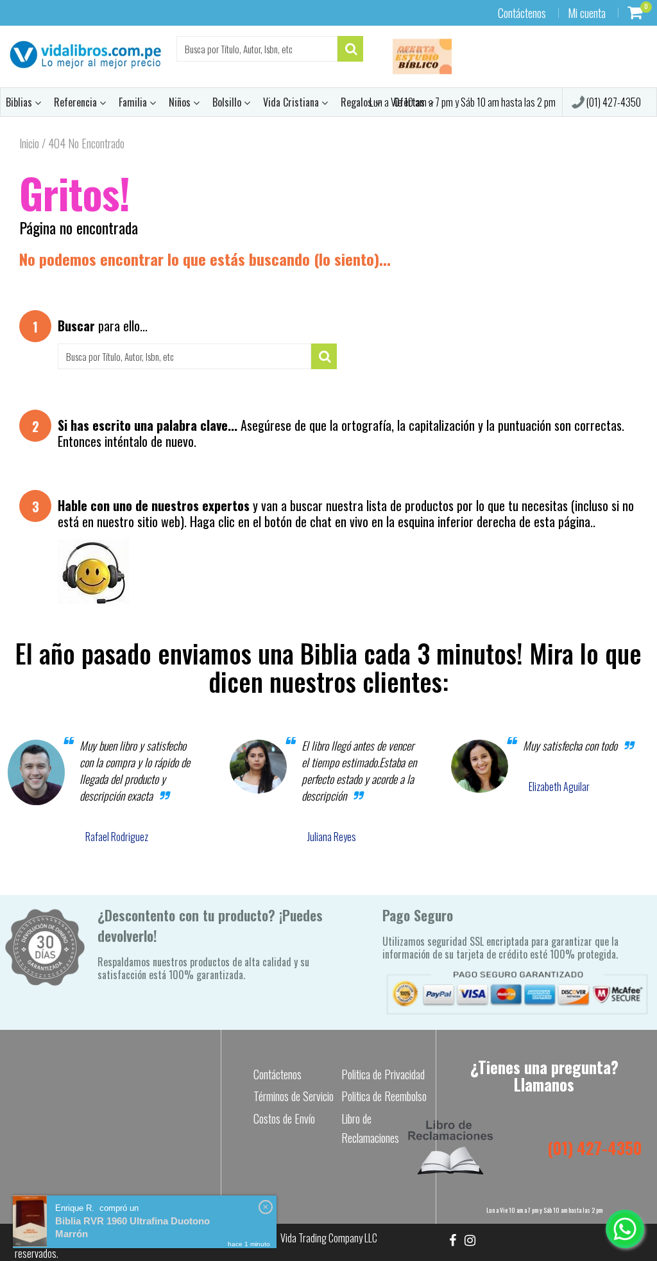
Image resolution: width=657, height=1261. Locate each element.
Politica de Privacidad (383, 1074)
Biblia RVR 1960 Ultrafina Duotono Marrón (132, 1227)
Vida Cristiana (292, 102)
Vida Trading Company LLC (328, 1238)
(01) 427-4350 (612, 102)
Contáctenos (522, 12)
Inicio (29, 143)
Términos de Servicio (293, 1096)
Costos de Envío (284, 1118)
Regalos (358, 102)
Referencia (76, 102)
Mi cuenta (587, 12)
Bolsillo (228, 102)
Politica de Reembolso (384, 1096)
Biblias (20, 102)
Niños (181, 102)
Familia (134, 102)
